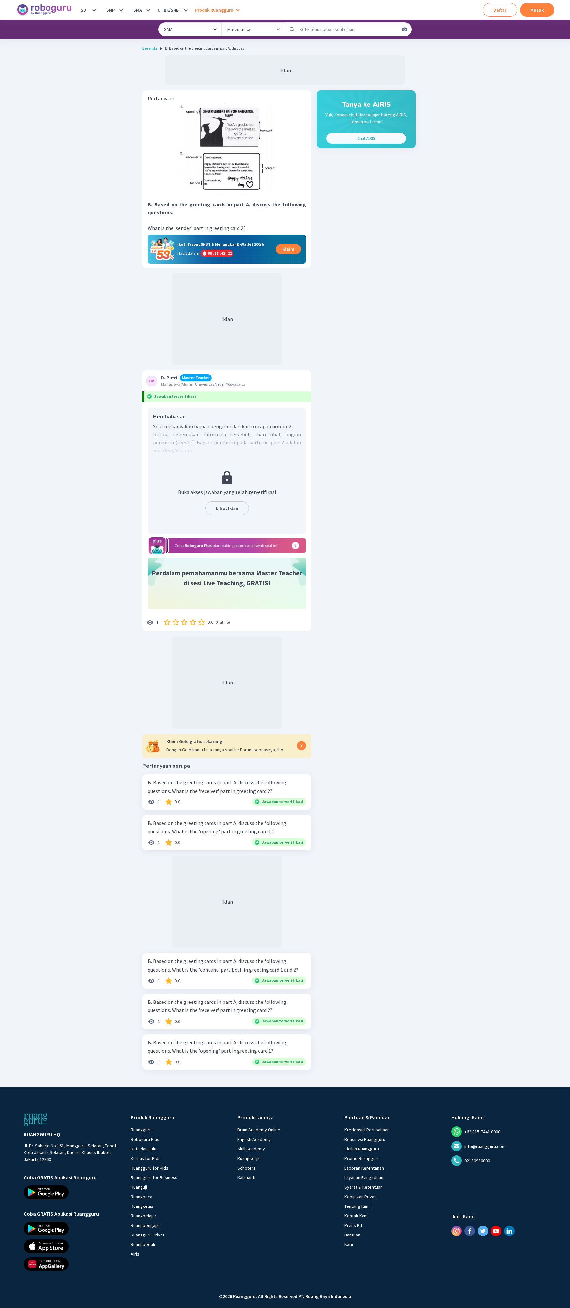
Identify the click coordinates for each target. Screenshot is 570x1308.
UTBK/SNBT (170, 10)
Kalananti (246, 1177)
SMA (137, 10)
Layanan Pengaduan (363, 1177)
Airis (135, 1254)
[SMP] (121, 10)
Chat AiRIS (366, 138)
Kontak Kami (356, 1216)
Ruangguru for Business (154, 1177)
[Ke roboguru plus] (227, 545)
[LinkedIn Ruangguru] (509, 1231)
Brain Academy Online (259, 1130)
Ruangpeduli (143, 1244)
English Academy (254, 1139)
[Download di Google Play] (71, 1192)
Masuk (537, 10)
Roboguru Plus (145, 1139)
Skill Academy (251, 1149)
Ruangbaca (141, 1197)
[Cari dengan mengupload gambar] (405, 29)
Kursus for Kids (146, 1158)
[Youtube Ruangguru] (496, 1231)
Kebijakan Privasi (361, 1197)
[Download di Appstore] (71, 1246)
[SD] (94, 10)
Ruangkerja (249, 1158)
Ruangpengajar (145, 1225)
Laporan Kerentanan (364, 1168)
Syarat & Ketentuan (363, 1187)
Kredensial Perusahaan (367, 1130)
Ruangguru (141, 1130)
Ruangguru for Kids (149, 1168)
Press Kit (353, 1225)
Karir (349, 1244)
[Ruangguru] (36, 1119)
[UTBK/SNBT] (186, 10)
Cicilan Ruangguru (361, 1149)
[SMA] (148, 10)
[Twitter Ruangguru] (483, 1231)
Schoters (247, 1168)
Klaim (288, 249)
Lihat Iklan (227, 508)
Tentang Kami (357, 1206)
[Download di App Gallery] (71, 1264)
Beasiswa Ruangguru (364, 1139)
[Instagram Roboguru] (456, 1231)
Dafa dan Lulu (143, 1149)
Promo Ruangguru (362, 1158)
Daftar (499, 10)
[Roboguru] (46, 10)
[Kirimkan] (292, 29)
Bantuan (352, 1235)
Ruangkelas (142, 1206)
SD (83, 10)
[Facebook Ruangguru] (469, 1231)
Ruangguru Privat (147, 1235)
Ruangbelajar (143, 1216)
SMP (110, 10)
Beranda (149, 48)
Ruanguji (139, 1187)
